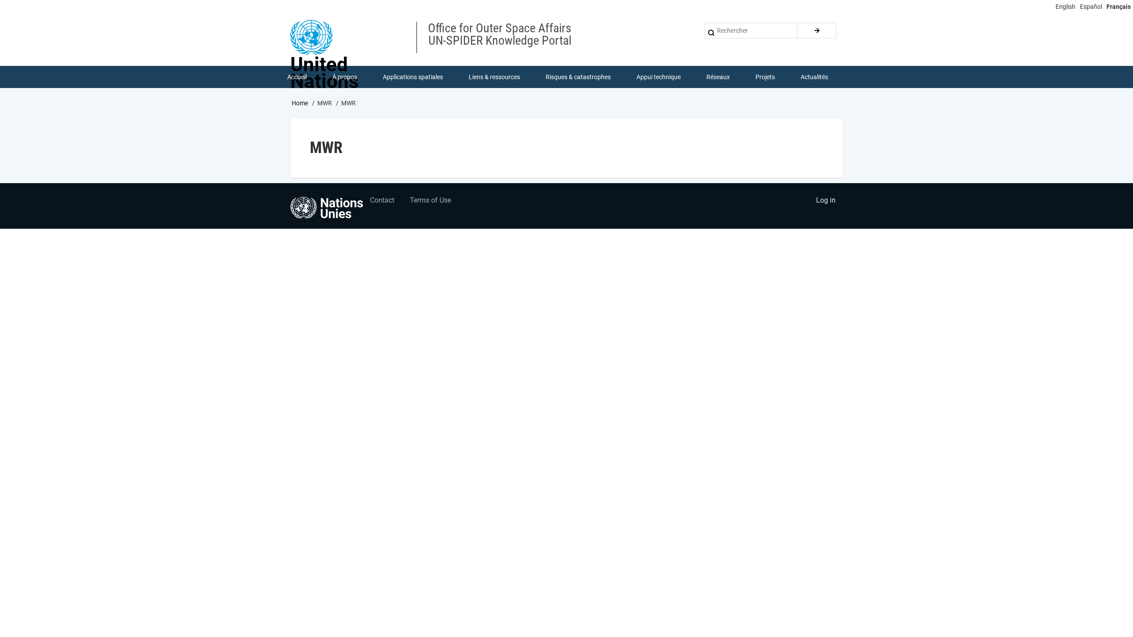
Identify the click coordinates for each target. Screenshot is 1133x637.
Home (300, 103)
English (1065, 6)
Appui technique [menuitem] (658, 77)
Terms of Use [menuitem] (430, 200)
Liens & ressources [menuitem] (494, 77)
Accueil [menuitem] (297, 77)
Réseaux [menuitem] (718, 77)
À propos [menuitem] (344, 77)
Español (1091, 6)
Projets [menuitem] (765, 77)
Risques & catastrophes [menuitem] (578, 77)
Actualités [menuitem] (814, 77)
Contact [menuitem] (382, 200)
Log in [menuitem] (826, 200)
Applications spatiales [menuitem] (413, 77)
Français (1118, 6)
